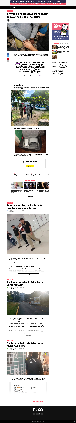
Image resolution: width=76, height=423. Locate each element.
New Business (54, 72)
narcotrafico (62, 71)
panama (53, 73)
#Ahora (18, 62)
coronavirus (54, 64)
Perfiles (36, 416)
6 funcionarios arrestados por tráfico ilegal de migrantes (29, 58)
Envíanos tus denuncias (30, 416)
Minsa (59, 71)
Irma (12, 20)
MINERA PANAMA (58, 70)
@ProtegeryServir (25, 71)
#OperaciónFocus (20, 64)
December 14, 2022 (37, 75)
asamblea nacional (56, 62)
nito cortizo (59, 72)
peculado (62, 73)
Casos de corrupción (42, 416)
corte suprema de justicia (57, 65)
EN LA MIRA (65, 66)
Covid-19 (64, 65)
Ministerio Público (54, 71)
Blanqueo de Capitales (64, 62)
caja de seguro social (55, 63)
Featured (62, 67)
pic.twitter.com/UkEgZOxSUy (30, 73)
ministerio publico (64, 70)
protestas (61, 74)
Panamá (58, 73)
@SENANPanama (36, 71)
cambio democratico (62, 63)
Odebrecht (64, 72)
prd (59, 74)
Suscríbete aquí (30, 166)
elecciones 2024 (59, 66)
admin (12, 211)
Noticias (48, 416)
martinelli (66, 69)
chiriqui (67, 63)
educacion (54, 66)
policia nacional (55, 74)
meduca (53, 70)
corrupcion (59, 64)
